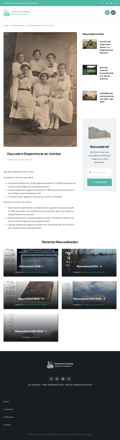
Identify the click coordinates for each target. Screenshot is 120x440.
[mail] (115, 3)
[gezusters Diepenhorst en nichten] (40, 33)
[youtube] (111, 3)
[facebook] (103, 3)
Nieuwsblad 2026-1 (31, 266)
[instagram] (107, 3)
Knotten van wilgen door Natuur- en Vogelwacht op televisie (106, 47)
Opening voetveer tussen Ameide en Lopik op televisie (106, 73)
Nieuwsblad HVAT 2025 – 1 (31, 331)
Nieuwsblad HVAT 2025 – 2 (89, 299)
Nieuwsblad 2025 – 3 (30, 299)
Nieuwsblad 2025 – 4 (89, 266)
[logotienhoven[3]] (60, 361)
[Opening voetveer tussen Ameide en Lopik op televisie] (90, 66)
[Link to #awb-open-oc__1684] (113, 12)
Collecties (27, 272)
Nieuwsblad (42, 272)
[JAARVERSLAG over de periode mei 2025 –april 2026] (90, 92)
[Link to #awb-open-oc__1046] (107, 12)
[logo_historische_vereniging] (17, 9)
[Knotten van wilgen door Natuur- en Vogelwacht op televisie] (90, 40)
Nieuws (35, 272)
